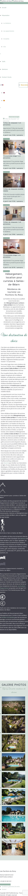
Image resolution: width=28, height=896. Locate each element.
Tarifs (3, 61)
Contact (4, 889)
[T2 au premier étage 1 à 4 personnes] (14, 154)
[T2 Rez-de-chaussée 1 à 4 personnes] (14, 121)
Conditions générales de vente (11, 886)
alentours (23, 538)
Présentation (5, 15)
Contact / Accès (6, 77)
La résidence (7, 23)
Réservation (24, 85)
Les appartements (8, 31)
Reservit (6, 463)
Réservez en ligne (14, 117)
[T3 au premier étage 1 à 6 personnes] (14, 253)
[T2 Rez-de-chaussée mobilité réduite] (14, 187)
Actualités (6, 39)
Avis (4, 46)
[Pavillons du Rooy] (11, 1)
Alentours (5, 69)
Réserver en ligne (5, 884)
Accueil (4, 7)
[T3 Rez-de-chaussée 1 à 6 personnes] (14, 220)
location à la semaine (8, 617)
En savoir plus (21, 655)
